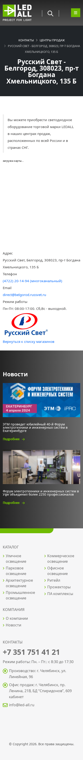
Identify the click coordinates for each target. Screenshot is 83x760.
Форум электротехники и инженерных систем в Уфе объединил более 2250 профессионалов (41, 492)
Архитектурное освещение (19, 583)
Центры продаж (52, 40)
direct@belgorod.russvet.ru (24, 294)
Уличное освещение (16, 558)
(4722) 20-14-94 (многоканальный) (32, 280)
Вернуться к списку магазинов (28, 341)
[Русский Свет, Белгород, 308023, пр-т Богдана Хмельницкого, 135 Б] (26, 324)
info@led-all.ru (21, 704)
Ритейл (53, 580)
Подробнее (11, 439)
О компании (17, 618)
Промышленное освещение (20, 595)
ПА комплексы (60, 593)
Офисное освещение (57, 571)
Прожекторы (59, 586)
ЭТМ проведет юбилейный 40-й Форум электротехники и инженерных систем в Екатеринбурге (35, 427)
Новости (13, 625)
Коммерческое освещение (60, 558)
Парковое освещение (16, 571)
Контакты (26, 40)
